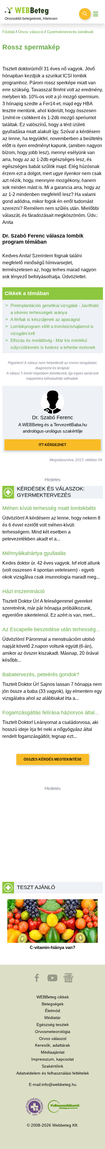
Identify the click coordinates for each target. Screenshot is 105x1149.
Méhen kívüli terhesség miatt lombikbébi (49, 508)
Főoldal (8, 32)
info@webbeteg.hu (59, 1084)
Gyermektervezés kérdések (70, 32)
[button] (37, 980)
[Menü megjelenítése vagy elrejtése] (96, 14)
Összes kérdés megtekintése (53, 759)
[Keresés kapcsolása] (85, 14)
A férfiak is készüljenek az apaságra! (45, 319)
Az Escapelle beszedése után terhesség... (51, 629)
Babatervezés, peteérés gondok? (40, 674)
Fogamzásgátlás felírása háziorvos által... (50, 713)
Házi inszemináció (23, 591)
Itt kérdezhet (52, 445)
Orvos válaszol (30, 32)
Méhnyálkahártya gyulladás (34, 553)
